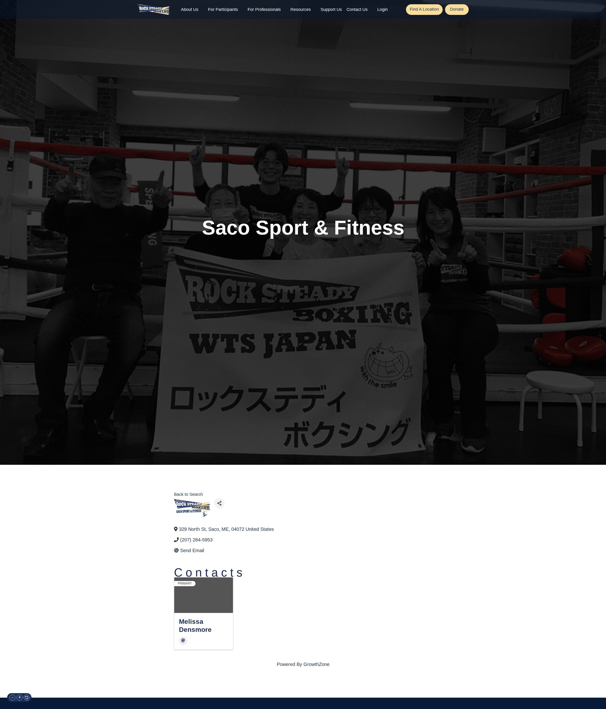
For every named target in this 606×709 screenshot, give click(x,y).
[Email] (183, 641)
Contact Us (357, 9)
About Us (189, 9)
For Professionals (264, 9)
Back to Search (188, 494)
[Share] (219, 503)
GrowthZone (316, 664)
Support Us (331, 9)
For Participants (223, 9)
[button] (12, 697)
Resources (300, 9)
